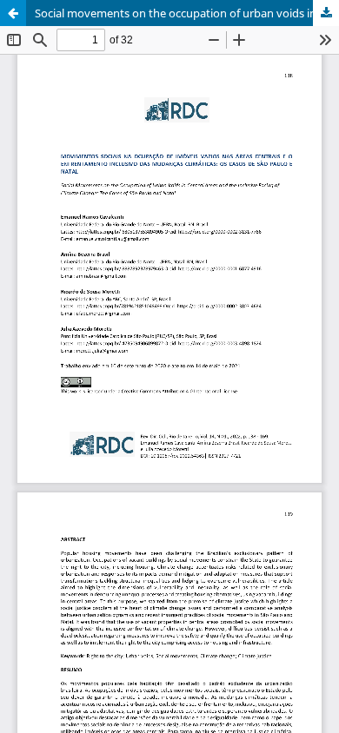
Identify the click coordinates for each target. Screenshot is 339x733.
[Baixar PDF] (326, 13)
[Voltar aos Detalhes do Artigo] (13, 13)
